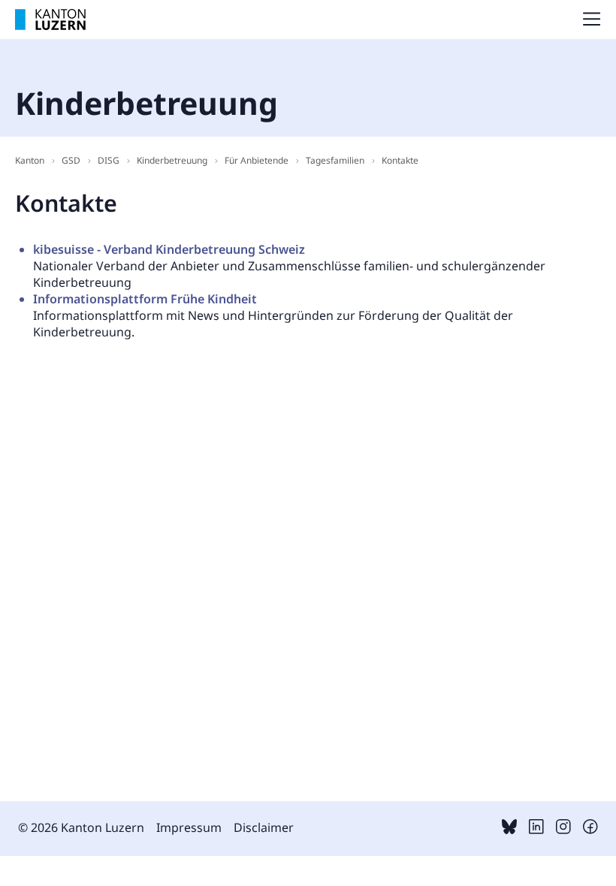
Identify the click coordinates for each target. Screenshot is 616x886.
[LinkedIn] (536, 829)
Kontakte (400, 160)
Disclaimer (264, 827)
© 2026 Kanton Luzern (81, 827)
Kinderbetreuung (172, 160)
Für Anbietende (256, 160)
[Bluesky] (509, 829)
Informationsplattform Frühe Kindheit (145, 299)
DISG (108, 160)
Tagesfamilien (335, 160)
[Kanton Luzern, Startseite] (50, 19)
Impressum (189, 827)
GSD (71, 160)
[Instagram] (563, 829)
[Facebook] (590, 829)
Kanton (29, 160)
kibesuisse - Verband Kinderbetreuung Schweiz (169, 249)
